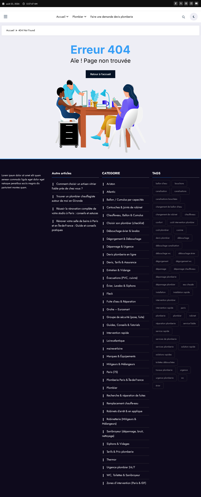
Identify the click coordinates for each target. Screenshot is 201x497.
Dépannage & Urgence (120, 246)
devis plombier (163, 237)
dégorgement (162, 261)
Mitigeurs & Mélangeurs (121, 364)
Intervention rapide (118, 333)
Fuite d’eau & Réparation (121, 301)
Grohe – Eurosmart (118, 309)
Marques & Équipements (121, 356)
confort (159, 222)
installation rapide (181, 292)
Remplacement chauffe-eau (122, 403)
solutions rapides (164, 354)
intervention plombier (166, 300)
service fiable (189, 323)
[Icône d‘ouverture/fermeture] (5, 17)
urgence (184, 370)
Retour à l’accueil (100, 74)
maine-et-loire (114, 348)
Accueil (60, 17)
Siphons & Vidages (118, 444)
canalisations (180, 191)
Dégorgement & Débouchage (124, 239)
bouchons (179, 183)
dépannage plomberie (166, 276)
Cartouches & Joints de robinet (124, 207)
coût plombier (162, 230)
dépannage (161, 268)
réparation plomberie (166, 323)
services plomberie (165, 346)
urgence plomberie (165, 377)
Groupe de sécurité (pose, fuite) (125, 317)
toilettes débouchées (165, 362)
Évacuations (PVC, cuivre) (122, 278)
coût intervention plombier (182, 222)
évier (158, 385)
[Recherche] (183, 17)
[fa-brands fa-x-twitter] (181, 3)
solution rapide (188, 346)
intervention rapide (164, 307)
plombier (177, 315)
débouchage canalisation (167, 245)
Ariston (111, 184)
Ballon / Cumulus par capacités (125, 200)
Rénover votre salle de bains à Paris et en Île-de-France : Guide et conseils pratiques (75, 225)
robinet (192, 315)
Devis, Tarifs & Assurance (121, 262)
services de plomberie (166, 339)
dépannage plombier (165, 284)
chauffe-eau (190, 214)
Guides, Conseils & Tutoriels (123, 325)
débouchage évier (186, 253)
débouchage (183, 237)
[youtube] (196, 3)
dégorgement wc (184, 261)
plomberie (160, 315)
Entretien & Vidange (118, 270)
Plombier (78, 17)
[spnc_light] (194, 17)
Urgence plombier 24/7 (121, 467)
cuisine (180, 230)
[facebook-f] (176, 3)
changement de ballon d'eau (169, 206)
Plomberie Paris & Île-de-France (125, 380)
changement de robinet (166, 214)
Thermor (111, 459)
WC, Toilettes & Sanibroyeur (123, 475)
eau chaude (188, 284)
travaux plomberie (164, 370)
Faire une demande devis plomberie (111, 17)
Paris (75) (112, 372)
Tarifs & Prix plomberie (120, 452)
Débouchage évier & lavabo (123, 231)
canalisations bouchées (166, 199)
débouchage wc (163, 253)
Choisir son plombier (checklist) (125, 223)
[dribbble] (186, 3)
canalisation (161, 191)
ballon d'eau (161, 183)
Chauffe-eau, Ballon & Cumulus (125, 215)
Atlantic (111, 192)
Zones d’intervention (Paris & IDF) (126, 483)
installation (161, 292)
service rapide (162, 331)
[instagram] (191, 3)
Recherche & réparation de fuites (126, 395)
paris (183, 307)
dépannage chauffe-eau (184, 268)
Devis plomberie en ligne (121, 254)
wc (182, 377)
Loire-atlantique (116, 341)
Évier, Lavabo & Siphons (121, 286)
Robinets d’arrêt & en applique (124, 411)
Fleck (110, 294)
